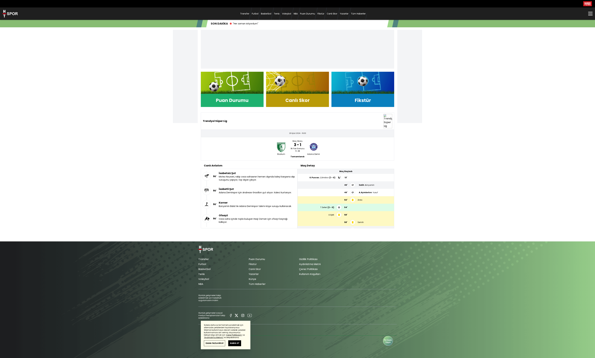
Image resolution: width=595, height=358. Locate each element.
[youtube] (249, 315)
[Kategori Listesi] (590, 13)
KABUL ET (234, 343)
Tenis (277, 13)
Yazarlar (344, 13)
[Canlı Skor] (297, 89)
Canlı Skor (332, 13)
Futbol (255, 13)
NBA (296, 13)
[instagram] (242, 315)
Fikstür (320, 13)
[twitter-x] (236, 315)
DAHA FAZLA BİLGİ (214, 343)
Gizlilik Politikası (308, 259)
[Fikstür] (362, 89)
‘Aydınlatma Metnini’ (213, 337)
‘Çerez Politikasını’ (234, 335)
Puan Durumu (307, 13)
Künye (252, 279)
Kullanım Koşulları (309, 274)
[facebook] (231, 315)
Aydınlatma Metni (310, 264)
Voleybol (286, 13)
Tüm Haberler (358, 13)
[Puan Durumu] (232, 89)
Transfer (244, 13)
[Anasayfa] (205, 249)
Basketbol (266, 13)
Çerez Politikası (308, 269)
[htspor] (10, 13)
